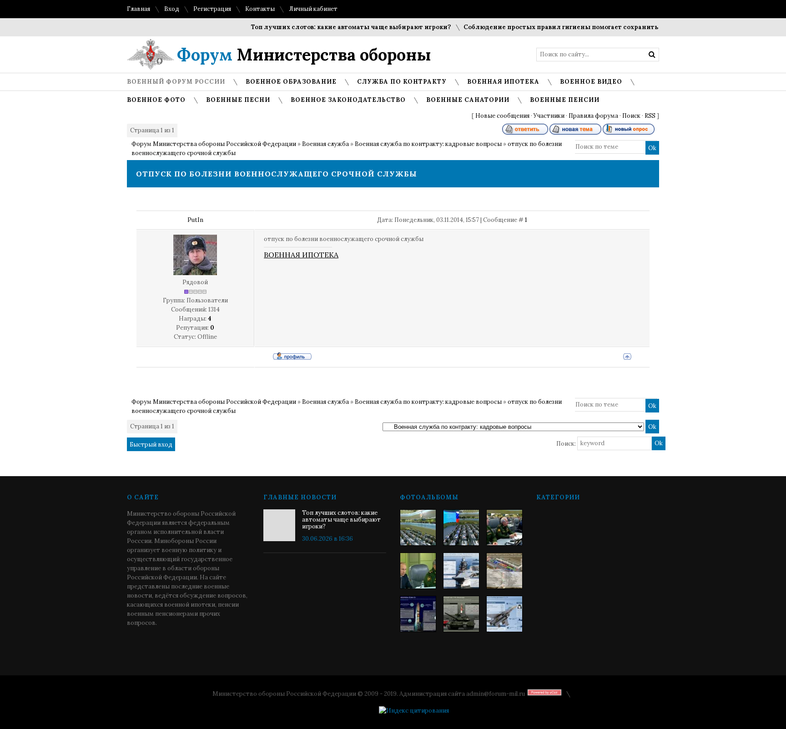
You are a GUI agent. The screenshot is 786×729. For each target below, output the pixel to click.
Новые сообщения (502, 116)
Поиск (631, 116)
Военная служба (325, 144)
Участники (549, 116)
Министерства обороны (304, 54)
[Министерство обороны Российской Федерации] (418, 527)
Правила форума (593, 116)
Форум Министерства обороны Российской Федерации (213, 144)
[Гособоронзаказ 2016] (418, 571)
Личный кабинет (313, 9)
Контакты (260, 9)
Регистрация (212, 9)
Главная (138, 9)
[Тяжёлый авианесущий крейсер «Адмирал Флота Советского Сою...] (461, 571)
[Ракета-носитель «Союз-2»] (418, 614)
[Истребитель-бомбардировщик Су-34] (504, 614)
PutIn (195, 220)
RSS (650, 116)
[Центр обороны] (461, 527)
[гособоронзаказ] (504, 527)
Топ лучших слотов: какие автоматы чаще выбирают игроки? (340, 27)
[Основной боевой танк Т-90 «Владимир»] (461, 614)
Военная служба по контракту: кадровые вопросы (428, 144)
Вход (171, 9)
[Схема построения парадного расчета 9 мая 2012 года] (504, 571)
